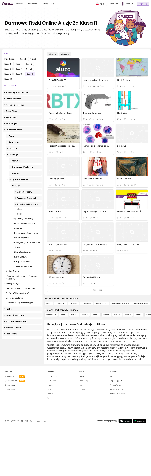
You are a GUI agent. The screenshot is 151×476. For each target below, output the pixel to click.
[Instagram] (31, 421)
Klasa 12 (8, 79)
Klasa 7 (18, 69)
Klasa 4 (18, 64)
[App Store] (125, 421)
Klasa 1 (23, 59)
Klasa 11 (29, 74)
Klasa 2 (33, 59)
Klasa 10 (18, 74)
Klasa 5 (29, 64)
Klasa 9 (7, 74)
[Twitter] (22, 421)
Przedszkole (10, 59)
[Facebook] (26, 421)
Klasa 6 (7, 69)
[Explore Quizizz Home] (7, 3)
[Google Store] (139, 421)
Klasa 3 (7, 64)
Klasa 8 (29, 69)
